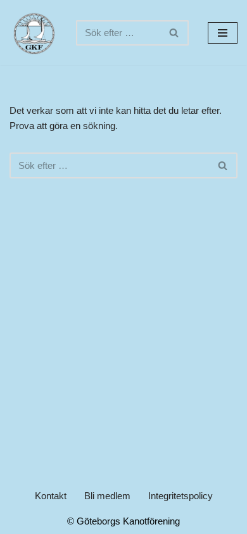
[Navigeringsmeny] (223, 33)
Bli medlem (107, 495)
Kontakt (50, 495)
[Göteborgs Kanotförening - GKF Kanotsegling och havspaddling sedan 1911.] (33, 32)
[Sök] (174, 33)
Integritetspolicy (180, 495)
